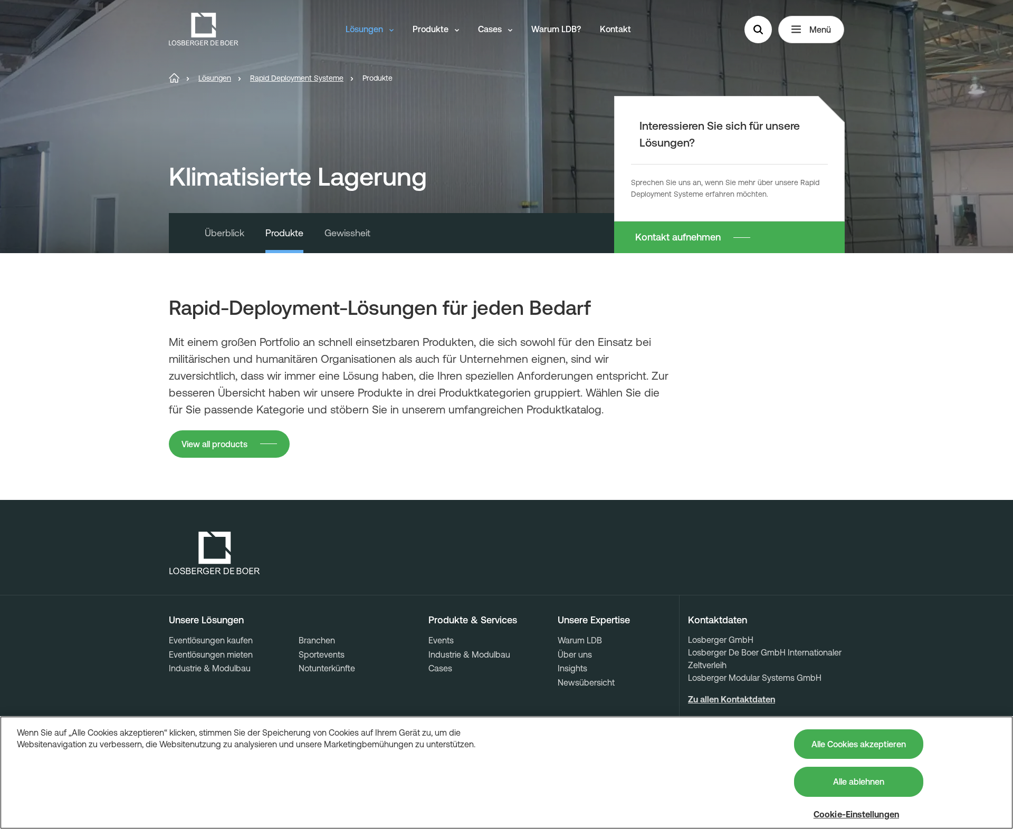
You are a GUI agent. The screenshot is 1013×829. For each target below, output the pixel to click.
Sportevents (322, 654)
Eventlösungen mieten (211, 654)
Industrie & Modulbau (210, 668)
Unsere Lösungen (206, 620)
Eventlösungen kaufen (211, 640)
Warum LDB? (556, 29)
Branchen (317, 640)
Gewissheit (347, 232)
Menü (820, 29)
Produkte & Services (472, 620)
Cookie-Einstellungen (856, 814)
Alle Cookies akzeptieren (858, 744)
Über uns (575, 654)
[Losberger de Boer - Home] (215, 553)
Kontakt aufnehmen (678, 237)
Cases (491, 29)
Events (441, 640)
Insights (572, 668)
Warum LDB (580, 640)
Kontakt (615, 29)
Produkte (432, 29)
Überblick (224, 232)
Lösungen (365, 29)
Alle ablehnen (858, 781)
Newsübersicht (586, 682)
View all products (214, 444)
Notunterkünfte (327, 668)
